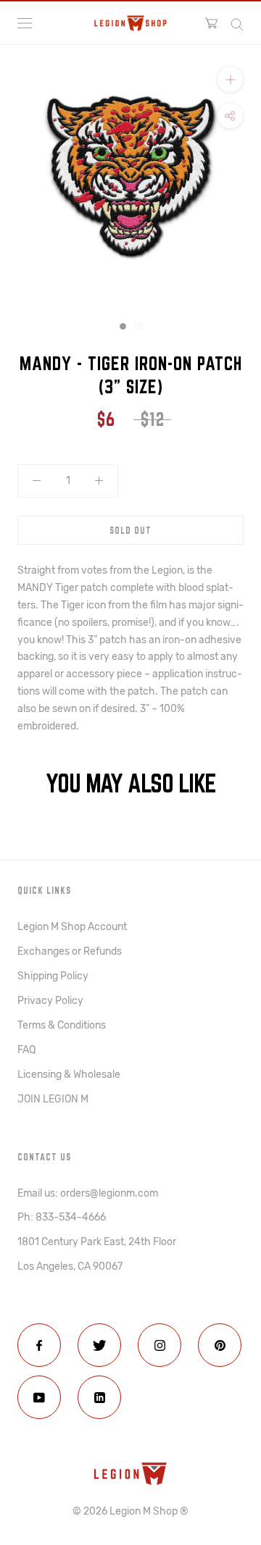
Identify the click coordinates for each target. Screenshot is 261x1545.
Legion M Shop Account (72, 927)
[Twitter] (99, 1345)
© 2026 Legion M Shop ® (130, 1511)
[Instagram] (159, 1345)
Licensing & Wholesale (68, 1074)
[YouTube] (39, 1397)
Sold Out (130, 530)
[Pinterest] (219, 1345)
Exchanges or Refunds (69, 951)
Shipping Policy (52, 976)
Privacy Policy (50, 1001)
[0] (211, 23)
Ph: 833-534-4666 (61, 1217)
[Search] (237, 23)
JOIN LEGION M (52, 1099)
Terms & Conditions (61, 1025)
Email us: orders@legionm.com (87, 1193)
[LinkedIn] (99, 1397)
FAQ (26, 1050)
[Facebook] (39, 1345)
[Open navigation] (24, 23)
